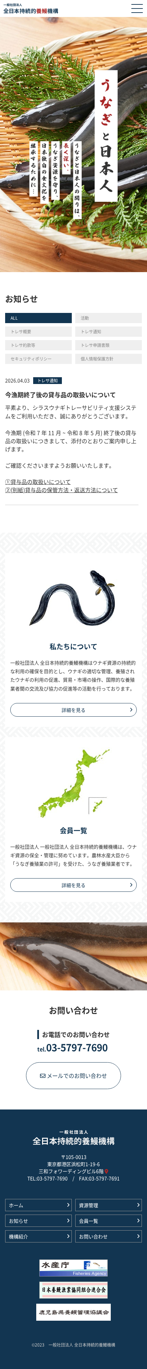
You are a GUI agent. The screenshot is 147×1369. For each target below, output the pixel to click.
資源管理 (88, 1205)
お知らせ (18, 1220)
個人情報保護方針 (97, 359)
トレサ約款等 (23, 345)
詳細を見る (73, 709)
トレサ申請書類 (95, 345)
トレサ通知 (91, 331)
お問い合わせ (93, 1236)
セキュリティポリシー (31, 359)
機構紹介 (18, 1236)
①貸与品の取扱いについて (38, 482)
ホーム (16, 1205)
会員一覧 (88, 1220)
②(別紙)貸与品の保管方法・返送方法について (61, 490)
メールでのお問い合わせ (76, 1075)
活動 (85, 318)
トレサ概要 (21, 331)
